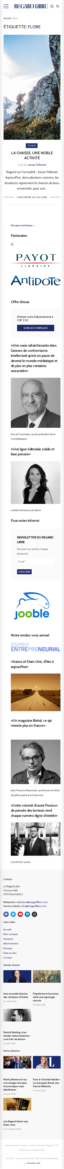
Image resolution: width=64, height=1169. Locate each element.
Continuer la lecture (32, 197)
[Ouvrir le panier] (57, 6)
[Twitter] (13, 914)
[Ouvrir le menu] (6, 6)
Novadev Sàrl (33, 1163)
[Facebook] (6, 914)
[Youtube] (20, 914)
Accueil (7, 18)
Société (32, 145)
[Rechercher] (51, 6)
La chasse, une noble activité (32, 155)
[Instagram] (34, 914)
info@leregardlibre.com (33, 906)
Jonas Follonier (37, 164)
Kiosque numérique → (23, 225)
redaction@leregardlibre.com (32, 902)
